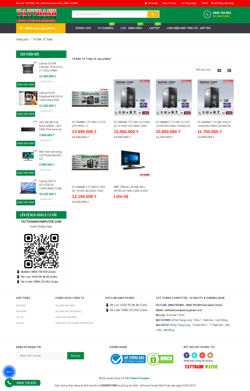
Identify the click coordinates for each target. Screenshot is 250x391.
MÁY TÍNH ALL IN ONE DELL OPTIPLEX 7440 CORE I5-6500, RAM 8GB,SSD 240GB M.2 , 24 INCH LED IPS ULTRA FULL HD (132, 189)
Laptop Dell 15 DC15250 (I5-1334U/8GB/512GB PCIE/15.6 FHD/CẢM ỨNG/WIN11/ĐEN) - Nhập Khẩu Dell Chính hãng (51, 185)
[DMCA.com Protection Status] (160, 359)
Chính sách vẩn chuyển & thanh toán (74, 323)
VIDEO (204, 3)
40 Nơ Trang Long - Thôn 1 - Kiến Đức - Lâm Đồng (191, 320)
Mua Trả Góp (169, 3)
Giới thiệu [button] (23, 297)
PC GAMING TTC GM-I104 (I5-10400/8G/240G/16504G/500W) (214, 124)
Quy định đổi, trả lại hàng (68, 311)
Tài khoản (152, 3)
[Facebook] (187, 355)
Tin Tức (20, 317)
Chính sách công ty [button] (69, 297)
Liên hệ (20, 323)
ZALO (9, 372)
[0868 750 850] (9, 382)
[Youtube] (210, 355)
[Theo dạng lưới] (219, 70)
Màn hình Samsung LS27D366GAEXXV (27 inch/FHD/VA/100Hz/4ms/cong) (51, 155)
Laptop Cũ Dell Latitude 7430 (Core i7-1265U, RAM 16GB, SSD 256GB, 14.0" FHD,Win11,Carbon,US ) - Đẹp (51, 67)
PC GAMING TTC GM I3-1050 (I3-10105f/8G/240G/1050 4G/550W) (88, 189)
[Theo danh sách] (229, 70)
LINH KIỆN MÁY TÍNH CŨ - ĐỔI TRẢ (189, 28)
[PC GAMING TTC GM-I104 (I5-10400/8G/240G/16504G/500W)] (215, 98)
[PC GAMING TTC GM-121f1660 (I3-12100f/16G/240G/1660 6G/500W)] (132, 98)
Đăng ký (75, 355)
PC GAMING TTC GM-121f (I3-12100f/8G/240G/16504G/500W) (174, 124)
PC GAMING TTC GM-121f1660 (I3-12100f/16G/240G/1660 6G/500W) (132, 124)
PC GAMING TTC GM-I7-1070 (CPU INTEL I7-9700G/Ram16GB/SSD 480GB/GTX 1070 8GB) (88, 124)
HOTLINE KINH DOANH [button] (119, 297)
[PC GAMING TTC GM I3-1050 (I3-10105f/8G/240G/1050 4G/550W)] (90, 162)
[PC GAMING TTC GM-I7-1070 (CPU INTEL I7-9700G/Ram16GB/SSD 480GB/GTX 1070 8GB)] (90, 98)
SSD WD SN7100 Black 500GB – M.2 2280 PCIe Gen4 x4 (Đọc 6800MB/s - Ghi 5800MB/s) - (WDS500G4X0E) (51, 126)
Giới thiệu (21, 305)
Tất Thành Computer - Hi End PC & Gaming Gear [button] (190, 297)
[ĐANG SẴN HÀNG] (28, 69)
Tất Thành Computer (137, 378)
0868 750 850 (222, 12)
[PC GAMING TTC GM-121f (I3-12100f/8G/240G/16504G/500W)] (174, 98)
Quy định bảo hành (65, 305)
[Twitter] (194, 355)
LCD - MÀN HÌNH (131, 26)
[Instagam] (202, 355)
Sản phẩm (21, 311)
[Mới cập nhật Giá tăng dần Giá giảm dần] (203, 71)
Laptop (154, 26)
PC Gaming (106, 26)
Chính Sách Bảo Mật (65, 317)
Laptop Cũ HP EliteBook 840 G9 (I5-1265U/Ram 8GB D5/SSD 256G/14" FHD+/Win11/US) (51, 96)
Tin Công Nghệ (188, 3)
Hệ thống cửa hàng (223, 3)
